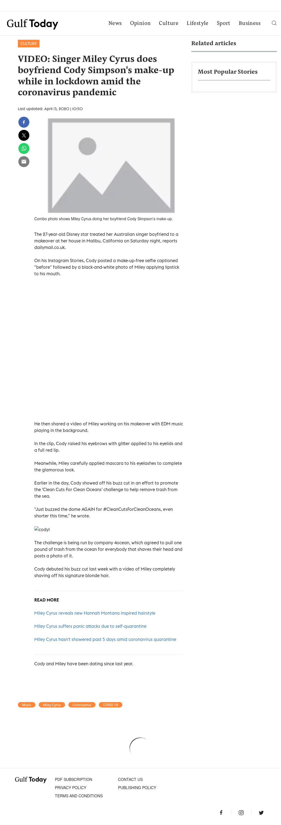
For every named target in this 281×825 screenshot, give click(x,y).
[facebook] (23, 122)
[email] (23, 161)
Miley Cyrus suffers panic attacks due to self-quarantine (90, 626)
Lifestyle (198, 23)
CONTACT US (130, 779)
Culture (168, 23)
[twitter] (23, 135)
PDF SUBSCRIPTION (73, 779)
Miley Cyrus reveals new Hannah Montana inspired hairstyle (94, 613)
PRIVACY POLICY (70, 787)
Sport (224, 23)
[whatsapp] (23, 148)
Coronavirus (82, 704)
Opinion (140, 23)
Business (249, 23)
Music (26, 704)
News (115, 23)
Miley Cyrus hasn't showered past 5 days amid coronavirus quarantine (105, 639)
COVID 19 (110, 704)
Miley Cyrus (52, 704)
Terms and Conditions (79, 795)
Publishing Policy (137, 787)
